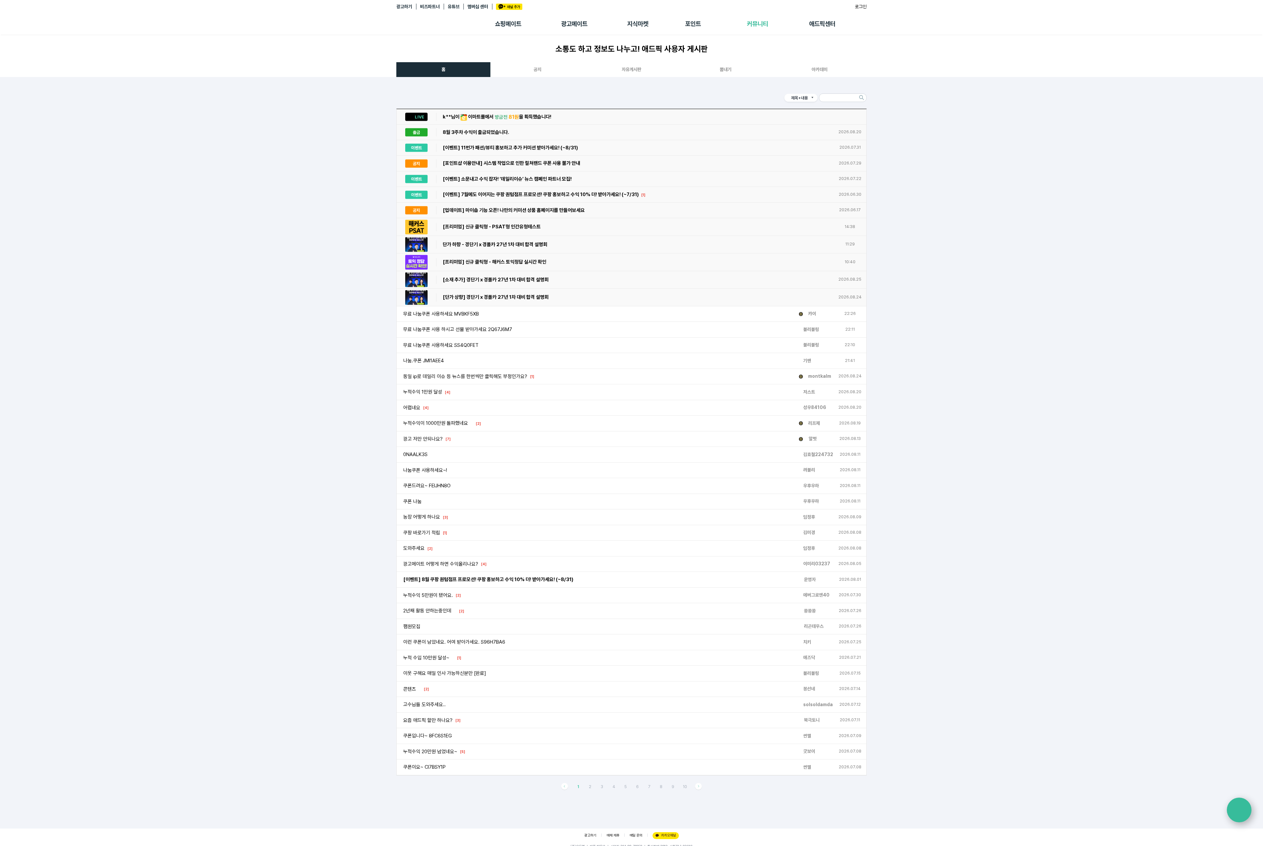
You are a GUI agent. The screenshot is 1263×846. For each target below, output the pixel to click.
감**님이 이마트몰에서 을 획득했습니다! (509, 113)
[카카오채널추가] (509, 7)
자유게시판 (631, 69)
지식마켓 (637, 24)
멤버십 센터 (477, 6)
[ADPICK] (445, 24)
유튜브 (453, 6)
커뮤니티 (757, 24)
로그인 (861, 6)
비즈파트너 (430, 6)
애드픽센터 (822, 24)
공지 (537, 69)
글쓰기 (1239, 810)
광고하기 (404, 6)
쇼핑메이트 (508, 24)
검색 (861, 98)
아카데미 (820, 69)
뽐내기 (725, 69)
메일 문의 (636, 835)
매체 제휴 (613, 835)
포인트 (693, 24)
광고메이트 (574, 24)
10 (685, 786)
